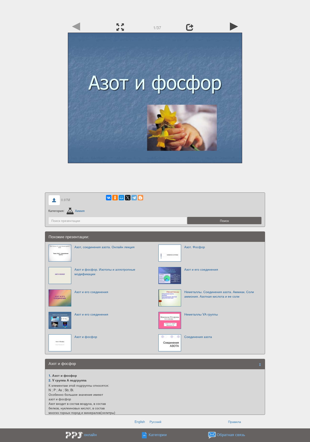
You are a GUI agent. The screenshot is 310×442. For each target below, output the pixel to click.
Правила (234, 421)
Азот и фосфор (85, 336)
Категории (158, 434)
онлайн (90, 434)
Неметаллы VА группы (201, 314)
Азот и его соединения (201, 269)
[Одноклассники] (115, 197)
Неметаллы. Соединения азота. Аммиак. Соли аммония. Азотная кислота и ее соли (219, 294)
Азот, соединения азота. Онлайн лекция (104, 247)
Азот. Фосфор (194, 247)
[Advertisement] (155, 10)
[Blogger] (140, 197)
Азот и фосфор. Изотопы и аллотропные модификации (104, 271)
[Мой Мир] (121, 197)
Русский (155, 421)
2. (50, 380)
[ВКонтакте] (108, 197)
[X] (127, 197)
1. (50, 375)
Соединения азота (198, 336)
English (140, 421)
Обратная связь (231, 434)
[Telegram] (134, 197)
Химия (80, 210)
